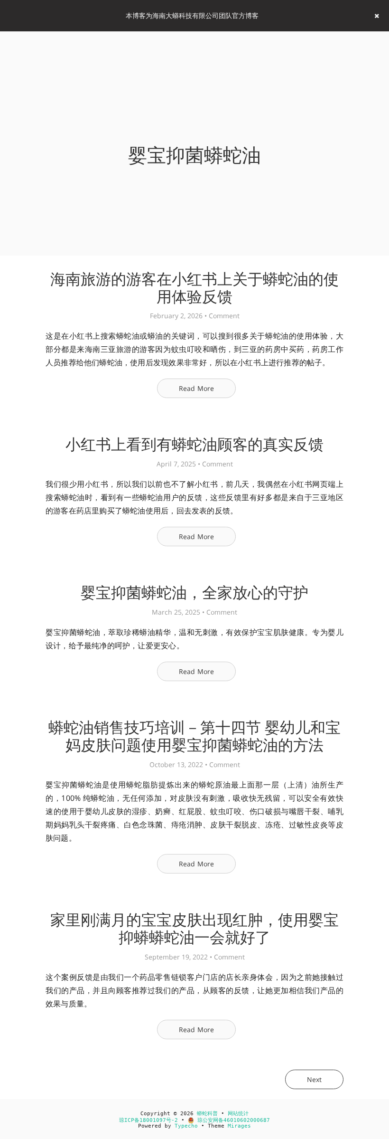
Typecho (186, 1126)
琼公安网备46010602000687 (232, 1120)
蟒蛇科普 (207, 1114)
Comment (224, 315)
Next (314, 1079)
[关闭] (376, 15)
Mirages (239, 1126)
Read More (196, 388)
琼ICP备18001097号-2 (148, 1120)
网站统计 (238, 1114)
